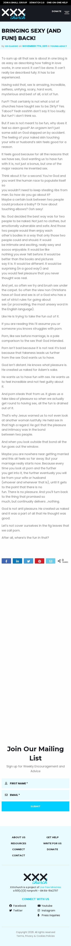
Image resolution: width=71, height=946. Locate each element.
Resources (18, 843)
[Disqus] (35, 608)
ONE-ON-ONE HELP (57, 2)
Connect (18, 849)
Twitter (18, 910)
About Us (18, 837)
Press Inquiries (50, 915)
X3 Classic (11, 46)
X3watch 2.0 (36, 2)
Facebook (19, 905)
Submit (35, 806)
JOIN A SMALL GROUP (15, 2)
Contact (18, 855)
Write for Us (52, 843)
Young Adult (58, 46)
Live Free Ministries (50, 887)
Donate (56, 11)
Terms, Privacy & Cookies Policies (36, 936)
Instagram (48, 910)
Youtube (46, 905)
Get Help (52, 837)
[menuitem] (15, 2)
